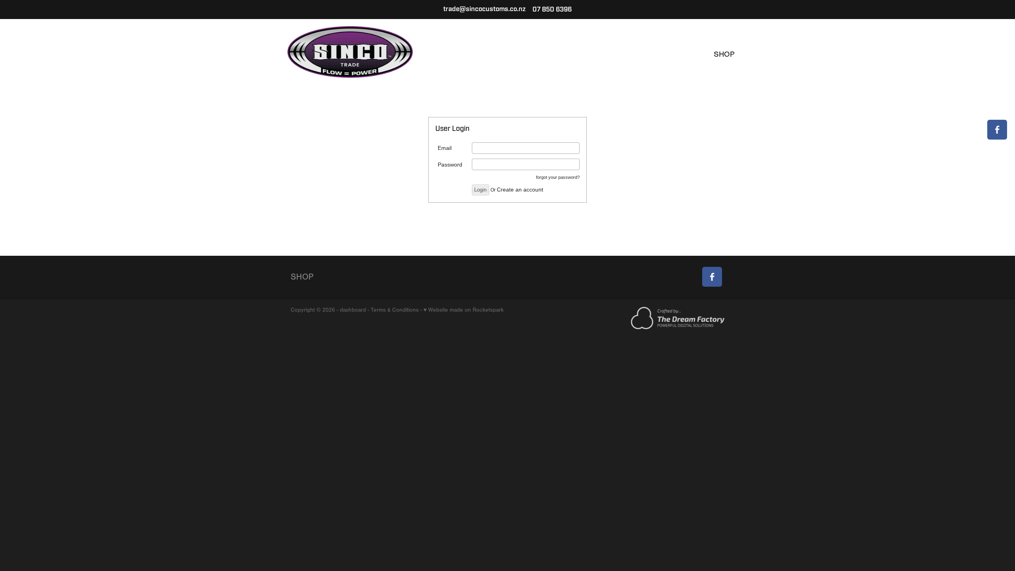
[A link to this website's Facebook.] (997, 130)
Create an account (520, 189)
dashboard (353, 310)
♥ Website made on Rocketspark (463, 310)
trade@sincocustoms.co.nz (484, 9)
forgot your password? (558, 177)
